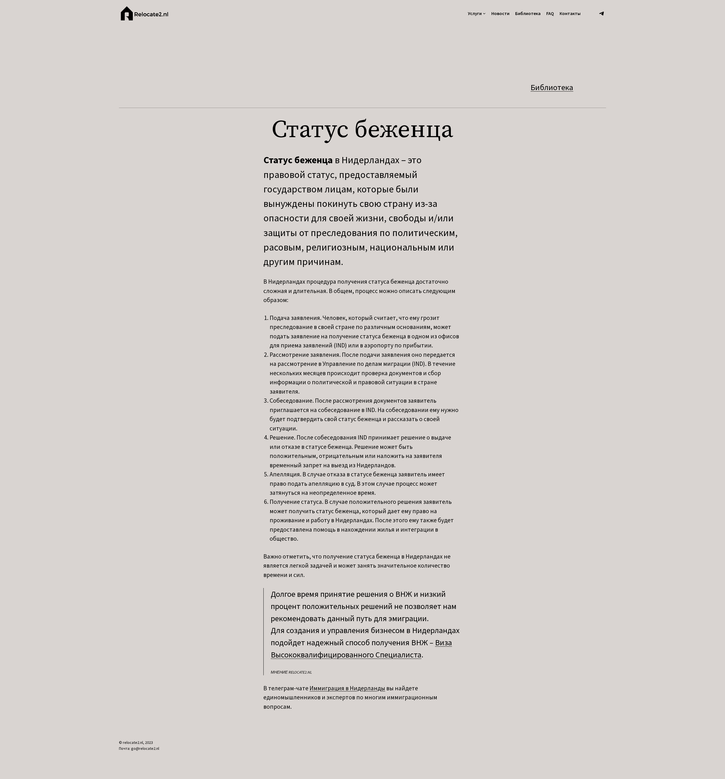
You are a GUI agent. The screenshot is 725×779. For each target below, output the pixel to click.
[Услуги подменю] (484, 13)
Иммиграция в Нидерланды (347, 688)
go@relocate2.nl (145, 748)
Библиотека (551, 87)
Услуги (475, 13)
